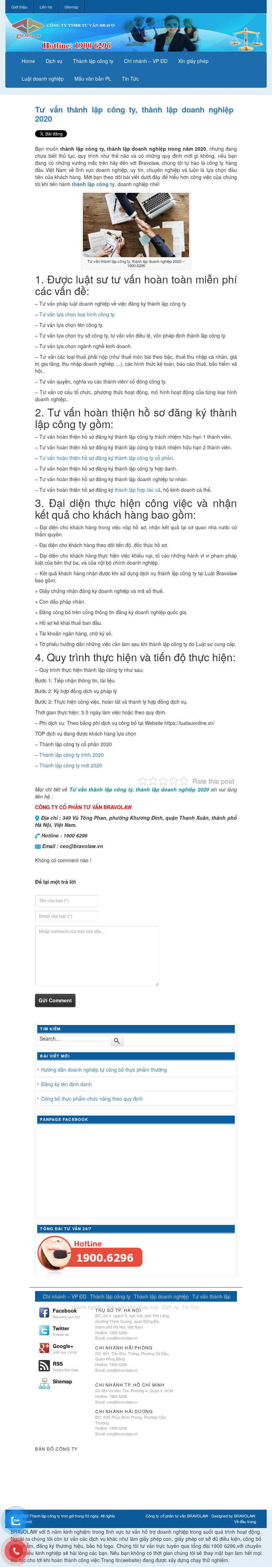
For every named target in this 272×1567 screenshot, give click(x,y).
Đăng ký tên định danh (66, 1084)
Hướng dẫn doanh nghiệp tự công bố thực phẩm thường (104, 1069)
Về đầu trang (245, 1521)
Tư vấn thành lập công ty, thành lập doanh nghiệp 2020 (134, 114)
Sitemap (71, 7)
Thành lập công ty (93, 60)
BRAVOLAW (244, 1516)
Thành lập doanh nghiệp (161, 1296)
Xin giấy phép (193, 60)
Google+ (65, 1348)
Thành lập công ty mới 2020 (70, 765)
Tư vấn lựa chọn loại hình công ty (76, 314)
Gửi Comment (55, 1000)
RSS (65, 1365)
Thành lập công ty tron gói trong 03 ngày (63, 1516)
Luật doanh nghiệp (43, 78)
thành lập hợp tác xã (137, 489)
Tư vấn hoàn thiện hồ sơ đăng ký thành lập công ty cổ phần (106, 457)
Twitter (61, 1330)
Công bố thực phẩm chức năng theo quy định (92, 1098)
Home (28, 60)
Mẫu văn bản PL (92, 78)
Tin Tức (130, 78)
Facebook (66, 1312)
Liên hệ (46, 7)
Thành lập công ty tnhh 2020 (71, 754)
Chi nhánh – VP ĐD (146, 60)
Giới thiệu (19, 7)
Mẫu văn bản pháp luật (132, 1306)
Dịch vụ (54, 60)
